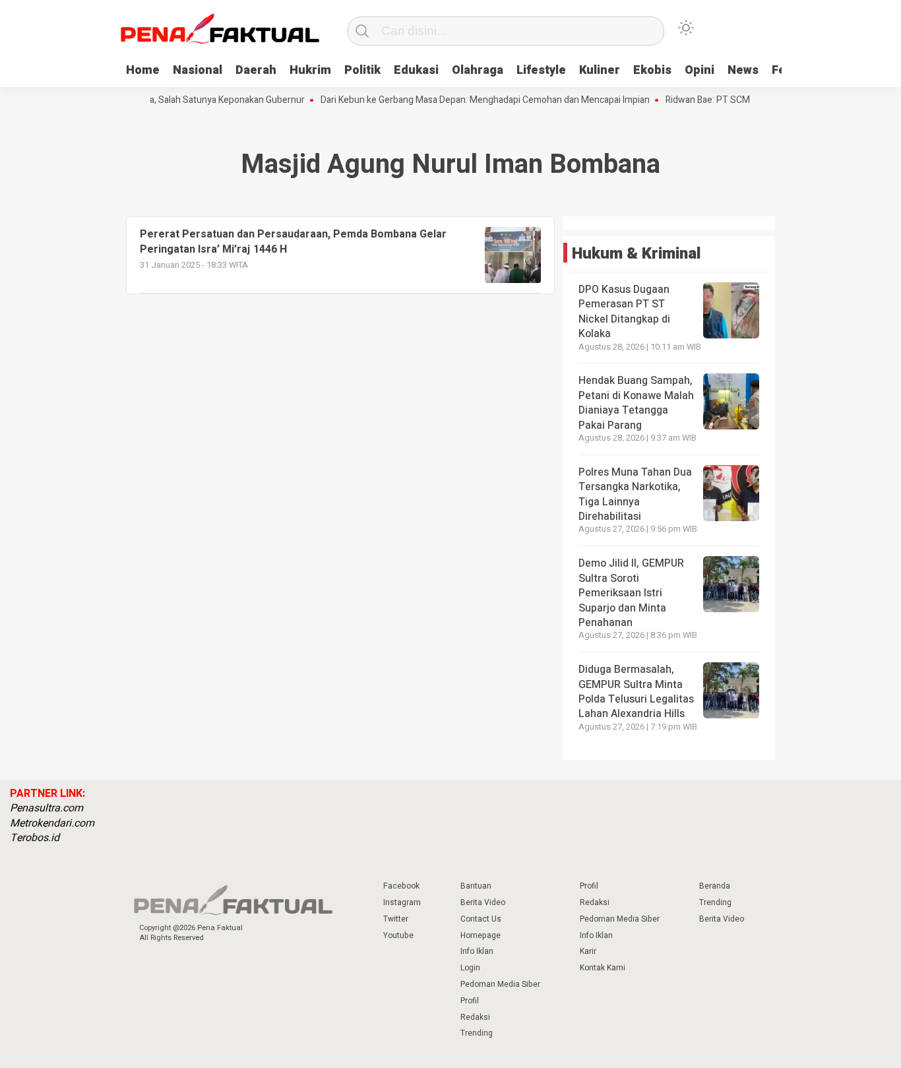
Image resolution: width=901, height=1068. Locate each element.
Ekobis (652, 70)
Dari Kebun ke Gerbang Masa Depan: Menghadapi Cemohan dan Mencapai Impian (472, 100)
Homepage (480, 935)
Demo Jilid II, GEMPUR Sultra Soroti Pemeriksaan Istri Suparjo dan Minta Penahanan (631, 593)
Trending (476, 1033)
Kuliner (599, 70)
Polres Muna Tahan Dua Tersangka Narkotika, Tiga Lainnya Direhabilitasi (635, 494)
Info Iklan (476, 951)
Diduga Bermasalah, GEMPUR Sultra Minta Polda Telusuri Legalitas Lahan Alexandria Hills (636, 692)
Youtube (398, 935)
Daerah (255, 70)
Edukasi (416, 70)
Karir (588, 951)
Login (470, 968)
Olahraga (477, 70)
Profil (469, 1001)
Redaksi (475, 1017)
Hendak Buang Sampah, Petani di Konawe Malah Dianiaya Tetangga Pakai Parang (636, 403)
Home (143, 70)
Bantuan (475, 886)
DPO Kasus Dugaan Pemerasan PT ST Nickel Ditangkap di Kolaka (624, 312)
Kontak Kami (602, 968)
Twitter (395, 919)
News (743, 70)
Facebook (401, 886)
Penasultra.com (46, 808)
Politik (362, 70)
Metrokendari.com (52, 823)
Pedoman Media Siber (500, 984)
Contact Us (480, 919)
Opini (699, 70)
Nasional (197, 70)
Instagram (402, 902)
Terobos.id (34, 838)
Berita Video (482, 902)
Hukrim (310, 70)
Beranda (714, 886)
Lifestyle (541, 70)
